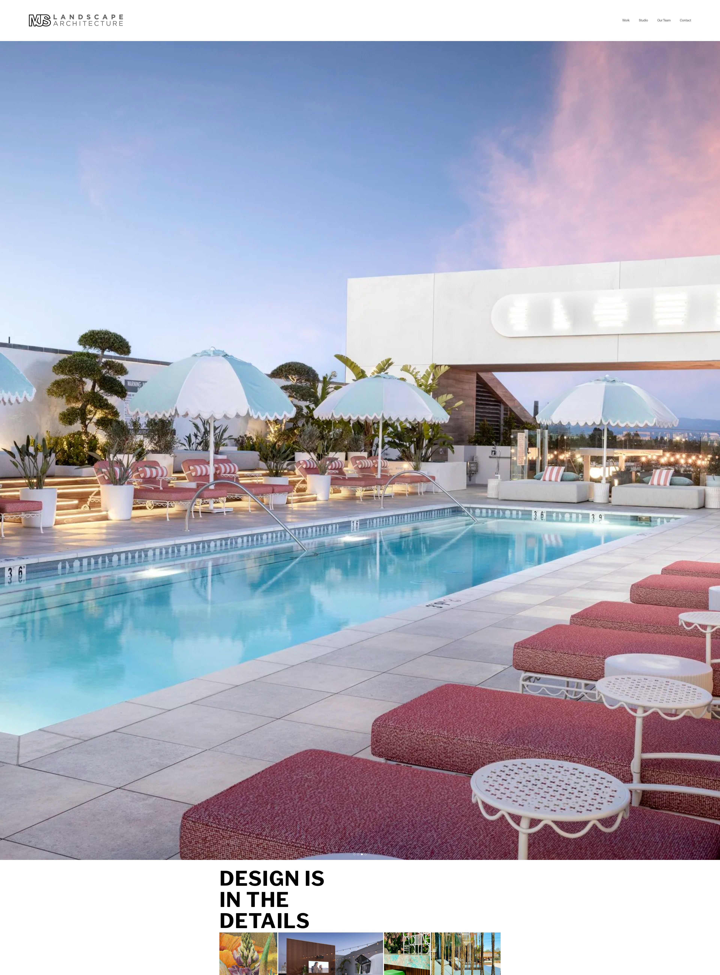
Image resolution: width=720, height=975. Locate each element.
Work (625, 20)
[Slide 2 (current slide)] (358, 854)
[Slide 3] (362, 854)
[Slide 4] (366, 854)
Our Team (664, 20)
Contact (685, 20)
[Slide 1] (354, 854)
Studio (643, 20)
